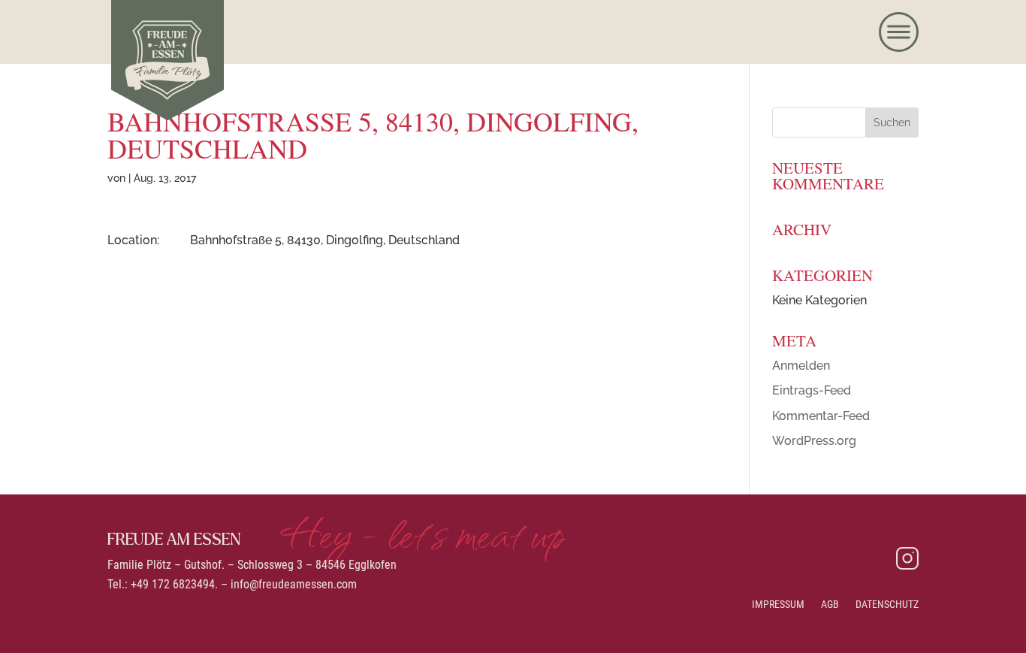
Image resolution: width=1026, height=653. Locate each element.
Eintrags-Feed (811, 390)
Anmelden (801, 365)
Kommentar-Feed (821, 416)
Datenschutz (887, 604)
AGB (830, 604)
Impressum (778, 604)
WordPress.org (814, 441)
